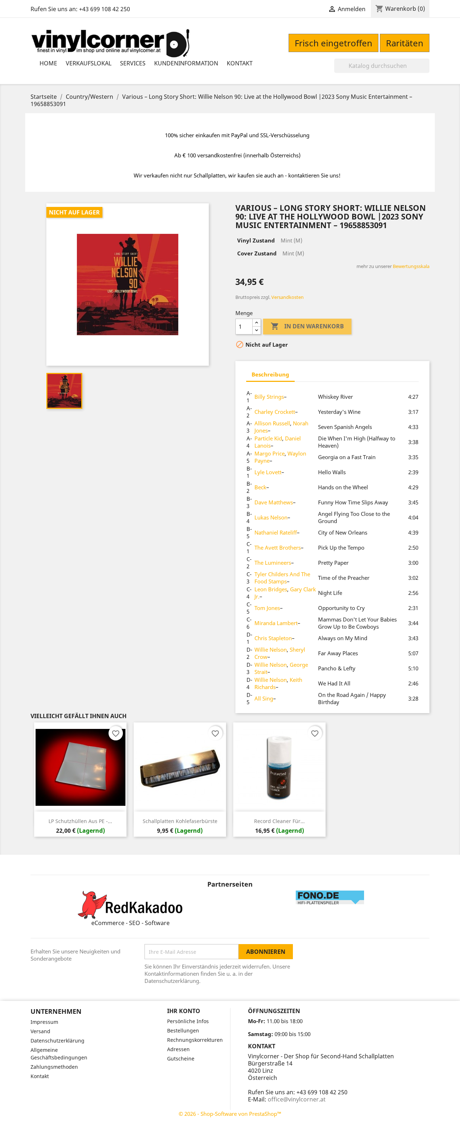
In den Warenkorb (307, 326)
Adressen (178, 1049)
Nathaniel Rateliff (275, 532)
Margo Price (269, 453)
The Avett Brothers (277, 547)
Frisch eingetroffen (333, 43)
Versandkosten (287, 297)
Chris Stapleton (273, 638)
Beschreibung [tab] (270, 374)
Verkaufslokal (88, 63)
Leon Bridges (270, 589)
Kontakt (240, 63)
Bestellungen (183, 1030)
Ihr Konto (183, 1011)
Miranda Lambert (276, 623)
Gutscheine (180, 1058)
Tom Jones (267, 607)
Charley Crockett (274, 411)
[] (426, 70)
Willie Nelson (270, 649)
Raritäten (404, 43)
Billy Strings (269, 396)
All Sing (263, 698)
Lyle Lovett (267, 472)
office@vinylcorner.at (297, 1099)
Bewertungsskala (411, 266)
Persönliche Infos (188, 1021)
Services (133, 63)
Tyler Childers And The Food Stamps (282, 577)
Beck (260, 487)
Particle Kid (268, 438)
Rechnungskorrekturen (195, 1039)
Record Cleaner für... (279, 821)
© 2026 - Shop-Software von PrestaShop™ (230, 1113)
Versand (40, 1031)
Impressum (44, 1021)
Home (48, 63)
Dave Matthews (273, 502)
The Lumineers (272, 562)
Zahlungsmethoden (54, 1066)
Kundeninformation (186, 63)
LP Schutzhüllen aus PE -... (80, 821)
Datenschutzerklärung (57, 1040)
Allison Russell (272, 423)
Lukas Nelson (271, 517)
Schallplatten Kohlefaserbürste (180, 821)
